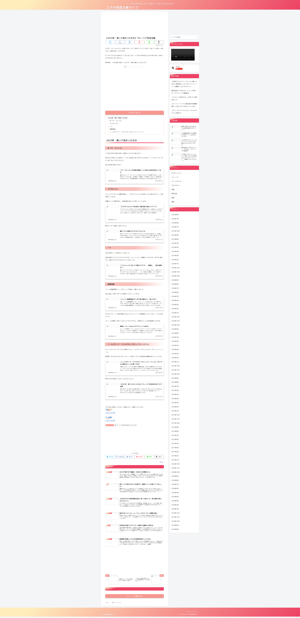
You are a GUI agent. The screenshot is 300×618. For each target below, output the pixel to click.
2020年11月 (175, 468)
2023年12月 (175, 317)
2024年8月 (175, 284)
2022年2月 (175, 407)
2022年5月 (175, 394)
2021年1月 (175, 460)
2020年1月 (175, 509)
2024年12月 (175, 268)
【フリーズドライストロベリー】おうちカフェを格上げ (184, 111)
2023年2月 (175, 358)
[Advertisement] (134, 24)
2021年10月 (175, 423)
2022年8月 (175, 382)
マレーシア (118, 425)
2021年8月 (175, 431)
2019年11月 (175, 517)
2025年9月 (175, 235)
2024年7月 (175, 288)
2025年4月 (175, 251)
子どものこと (175, 185)
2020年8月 (175, 480)
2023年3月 (175, 354)
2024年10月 (175, 276)
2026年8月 (175, 215)
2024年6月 (175, 292)
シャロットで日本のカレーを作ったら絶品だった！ (184, 98)
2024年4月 (175, 300)
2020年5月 (175, 493)
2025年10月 (175, 231)
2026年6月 (175, 223)
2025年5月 (175, 247)
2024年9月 (175, 280)
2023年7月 (175, 337)
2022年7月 (175, 386)
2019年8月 (175, 529)
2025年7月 (175, 243)
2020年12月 (175, 464)
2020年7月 (175, 484)
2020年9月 (175, 476)
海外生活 (174, 194)
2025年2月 (175, 260)
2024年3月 (175, 305)
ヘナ (111, 126)
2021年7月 (175, 435)
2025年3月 (175, 255)
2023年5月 (175, 345)
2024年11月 (175, 272)
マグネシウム (114, 124)
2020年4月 (175, 497)
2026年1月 (175, 227)
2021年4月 (175, 448)
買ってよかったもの (132, 425)
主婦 (124, 425)
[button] (197, 37)
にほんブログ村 (110, 413)
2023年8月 (175, 333)
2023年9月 (175, 329)
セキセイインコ (176, 173)
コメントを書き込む (135, 596)
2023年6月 (175, 341)
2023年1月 (175, 362)
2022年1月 (175, 411)
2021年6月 (175, 439)
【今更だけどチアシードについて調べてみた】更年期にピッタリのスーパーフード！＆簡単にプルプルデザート (184, 84)
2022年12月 (175, 366)
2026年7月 (175, 219)
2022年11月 (175, 370)
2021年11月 (175, 419)
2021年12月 (175, 415)
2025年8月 (175, 239)
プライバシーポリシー (192, 611)
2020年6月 (175, 488)
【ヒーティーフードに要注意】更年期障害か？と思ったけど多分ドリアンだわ (184, 105)
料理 (172, 190)
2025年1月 (175, 264)
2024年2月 (175, 309)
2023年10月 (175, 325)
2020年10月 (175, 472)
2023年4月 (175, 350)
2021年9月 (175, 427)
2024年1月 (175, 313)
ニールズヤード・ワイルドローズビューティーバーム (127, 132)
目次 (133, 112)
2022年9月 (175, 378)
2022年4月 (175, 399)
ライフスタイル (110, 425)
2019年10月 (175, 521)
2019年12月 (175, 513)
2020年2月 (175, 505)
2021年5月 (175, 444)
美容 (172, 198)
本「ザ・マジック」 (116, 121)
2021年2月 (175, 456)
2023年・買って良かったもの (117, 118)
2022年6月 (175, 390)
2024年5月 (175, 296)
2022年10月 (175, 374)
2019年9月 (175, 525)
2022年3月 (175, 403)
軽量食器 (112, 129)
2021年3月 (175, 452)
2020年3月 (175, 501)
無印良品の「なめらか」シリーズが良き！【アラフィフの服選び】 (183, 92)
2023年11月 (175, 321)
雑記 (172, 202)
